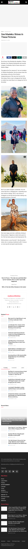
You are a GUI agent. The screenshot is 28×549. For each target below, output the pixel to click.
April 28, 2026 (11, 360)
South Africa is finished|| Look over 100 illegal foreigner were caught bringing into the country (16, 381)
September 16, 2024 (5, 40)
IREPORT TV (4, 494)
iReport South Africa (5, 544)
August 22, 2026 (6, 423)
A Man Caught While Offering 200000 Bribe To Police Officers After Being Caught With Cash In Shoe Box (13, 420)
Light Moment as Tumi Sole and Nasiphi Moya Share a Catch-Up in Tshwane (16, 342)
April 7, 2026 (11, 352)
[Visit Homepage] (14, 2)
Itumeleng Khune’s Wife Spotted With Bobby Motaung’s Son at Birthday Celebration (17, 357)
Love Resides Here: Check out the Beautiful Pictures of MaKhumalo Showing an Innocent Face (16, 326)
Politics (3, 482)
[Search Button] (26, 2)
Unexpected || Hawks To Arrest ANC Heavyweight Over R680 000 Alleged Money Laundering (17, 395)
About (8, 541)
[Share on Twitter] (14, 57)
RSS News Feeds (5, 496)
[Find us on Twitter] (6, 471)
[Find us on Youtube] (13, 471)
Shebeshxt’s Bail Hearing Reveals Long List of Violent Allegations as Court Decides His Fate (16, 334)
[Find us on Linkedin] (16, 471)
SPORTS (3, 490)
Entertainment (8, 31)
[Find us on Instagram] (9, 471)
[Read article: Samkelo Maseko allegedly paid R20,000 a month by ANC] (4, 435)
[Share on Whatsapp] (19, 57)
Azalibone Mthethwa (14, 296)
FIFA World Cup (4, 492)
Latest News (4, 480)
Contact (3, 498)
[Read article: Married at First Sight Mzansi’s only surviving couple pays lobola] (4, 320)
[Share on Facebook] (8, 57)
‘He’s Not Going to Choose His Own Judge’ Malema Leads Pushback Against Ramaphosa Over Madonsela (17, 442)
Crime (2, 488)
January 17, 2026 (12, 345)
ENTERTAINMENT (5, 484)
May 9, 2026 (11, 321)
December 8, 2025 (12, 337)
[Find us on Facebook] (2, 471)
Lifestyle (3, 486)
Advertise (3, 500)
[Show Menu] (2, 2)
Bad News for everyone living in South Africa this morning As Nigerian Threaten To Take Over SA (17, 373)
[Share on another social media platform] (24, 57)
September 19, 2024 (12, 329)
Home (2, 31)
